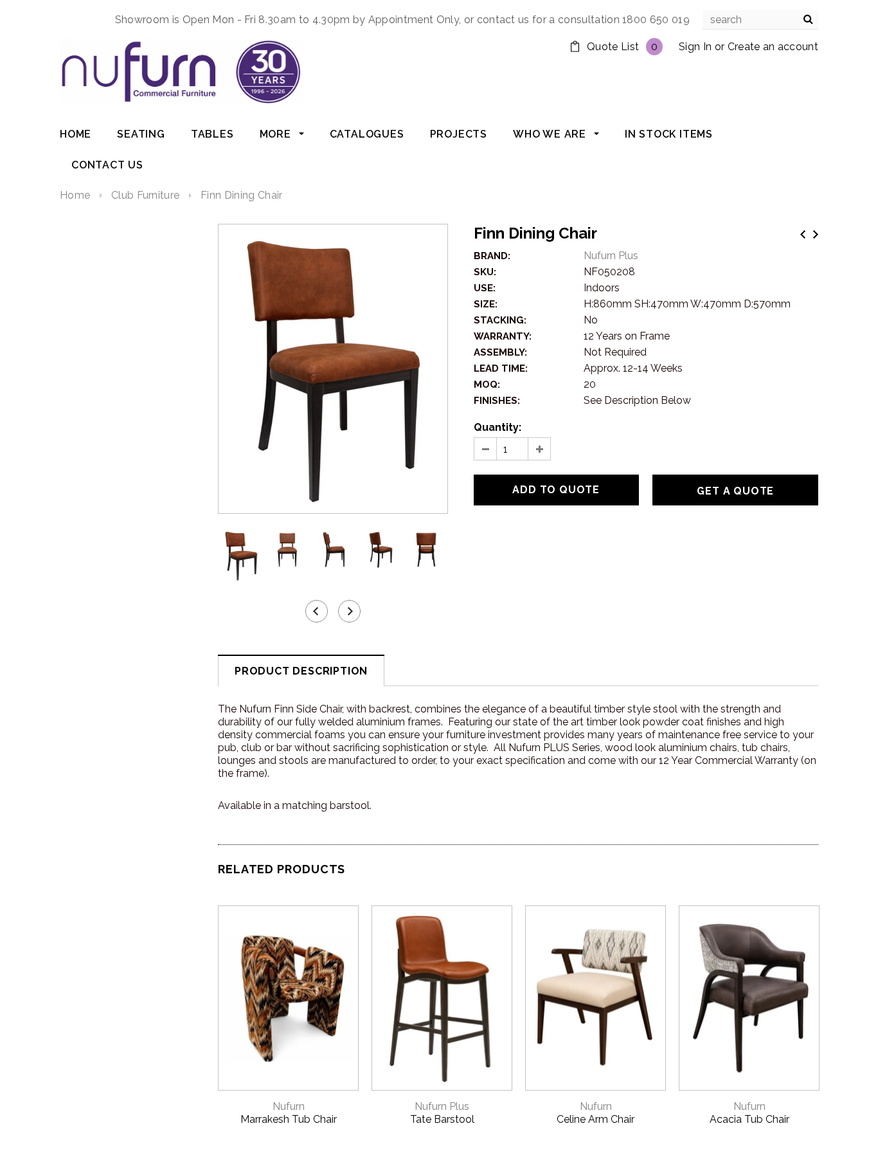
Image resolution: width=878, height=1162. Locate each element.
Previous (802, 234)
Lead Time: (501, 368)
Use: (485, 288)
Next (815, 234)
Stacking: (500, 320)
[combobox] (760, 20)
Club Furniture (145, 195)
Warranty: (503, 336)
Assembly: (500, 352)
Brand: (492, 256)
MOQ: (487, 384)
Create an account (773, 47)
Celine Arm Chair (595, 1119)
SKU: (485, 272)
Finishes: (497, 400)
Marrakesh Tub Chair (288, 1119)
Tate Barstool (442, 1119)
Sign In (695, 47)
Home (75, 195)
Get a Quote (735, 491)
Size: (485, 304)
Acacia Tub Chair (749, 1119)
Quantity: (497, 427)
